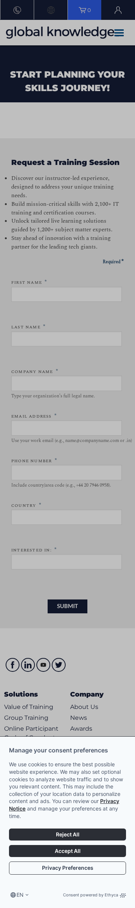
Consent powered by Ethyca (90, 895)
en (20, 895)
